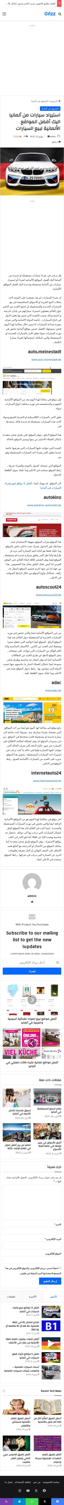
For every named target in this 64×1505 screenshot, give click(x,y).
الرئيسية (54, 101)
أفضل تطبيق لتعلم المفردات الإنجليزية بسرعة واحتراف (48, 1458)
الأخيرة (32, 1296)
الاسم (57, 1224)
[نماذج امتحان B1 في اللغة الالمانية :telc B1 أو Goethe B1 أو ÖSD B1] (51, 1325)
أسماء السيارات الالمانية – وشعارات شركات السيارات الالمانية (21, 1369)
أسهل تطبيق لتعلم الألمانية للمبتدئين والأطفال (20, 1422)
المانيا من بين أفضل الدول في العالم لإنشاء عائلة (18, 1147)
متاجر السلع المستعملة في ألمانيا (49, 1110)
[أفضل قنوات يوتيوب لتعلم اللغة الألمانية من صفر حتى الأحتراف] (51, 1343)
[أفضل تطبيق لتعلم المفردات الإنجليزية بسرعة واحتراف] (47, 1443)
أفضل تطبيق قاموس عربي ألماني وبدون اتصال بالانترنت (28, 3)
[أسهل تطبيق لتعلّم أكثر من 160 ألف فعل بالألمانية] (47, 1407)
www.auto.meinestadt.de (46, 359)
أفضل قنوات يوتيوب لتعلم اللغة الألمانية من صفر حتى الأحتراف (22, 1341)
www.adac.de (53, 690)
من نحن (36, 1482)
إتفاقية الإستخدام (23, 1482)
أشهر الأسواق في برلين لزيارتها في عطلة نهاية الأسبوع (49, 1145)
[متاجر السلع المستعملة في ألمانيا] (47, 1097)
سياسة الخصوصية (51, 1482)
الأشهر (53, 1296)
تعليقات (11, 1296)
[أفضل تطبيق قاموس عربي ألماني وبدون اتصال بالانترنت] (16, 1443)
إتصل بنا (8, 1482)
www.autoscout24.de (48, 595)
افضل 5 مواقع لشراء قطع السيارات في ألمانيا (25, 1356)
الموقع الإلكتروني (53, 1253)
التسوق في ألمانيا (39, 101)
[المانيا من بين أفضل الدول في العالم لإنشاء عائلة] (17, 1132)
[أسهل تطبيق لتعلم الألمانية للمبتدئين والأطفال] (16, 1407)
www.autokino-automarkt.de (44, 505)
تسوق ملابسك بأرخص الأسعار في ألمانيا (20, 1112)
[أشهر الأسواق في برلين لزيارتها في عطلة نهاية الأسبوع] (47, 1131)
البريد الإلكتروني (53, 1239)
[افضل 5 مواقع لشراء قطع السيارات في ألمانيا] (51, 1357)
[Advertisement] (32, 60)
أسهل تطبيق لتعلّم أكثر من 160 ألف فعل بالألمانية (47, 1420)
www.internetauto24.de (47, 781)
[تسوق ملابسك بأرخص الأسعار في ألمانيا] (17, 1098)
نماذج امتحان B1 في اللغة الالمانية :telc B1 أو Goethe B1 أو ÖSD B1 (22, 1326)
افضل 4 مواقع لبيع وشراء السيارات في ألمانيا (25, 1310)
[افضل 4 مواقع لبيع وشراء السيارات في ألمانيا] (51, 1312)
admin (53, 136)
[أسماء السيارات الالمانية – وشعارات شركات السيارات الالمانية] (51, 1372)
